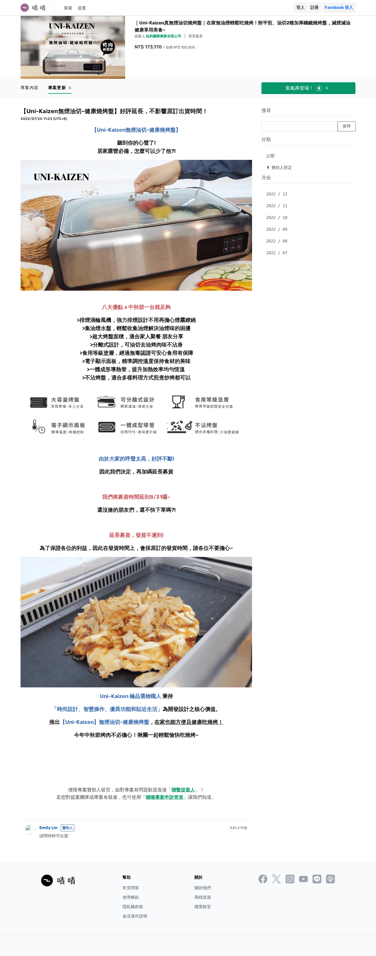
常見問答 (130, 887)
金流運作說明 (134, 916)
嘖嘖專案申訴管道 (164, 797)
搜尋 (266, 110)
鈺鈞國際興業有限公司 (164, 36)
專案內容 (30, 87)
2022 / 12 (276, 194)
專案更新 (59, 87)
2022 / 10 (276, 217)
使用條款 (130, 897)
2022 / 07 (276, 252)
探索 (68, 8)
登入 (300, 7)
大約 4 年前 (238, 828)
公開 (270, 155)
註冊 (314, 7)
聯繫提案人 (183, 790)
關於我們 (202, 887)
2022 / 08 (276, 241)
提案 (82, 8)
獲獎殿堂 (202, 906)
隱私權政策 (132, 906)
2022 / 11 (276, 205)
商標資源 (202, 897)
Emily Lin (48, 827)
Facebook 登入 (339, 7)
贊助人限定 (279, 167)
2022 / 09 (276, 229)
